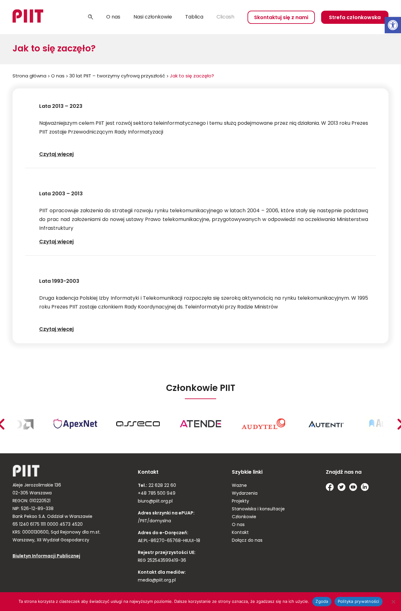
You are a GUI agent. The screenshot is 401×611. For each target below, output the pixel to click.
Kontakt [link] (240, 532)
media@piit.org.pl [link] (157, 580)
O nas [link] (113, 17)
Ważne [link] (239, 485)
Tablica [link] (194, 17)
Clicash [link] (225, 17)
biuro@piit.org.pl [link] (155, 501)
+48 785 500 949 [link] (156, 493)
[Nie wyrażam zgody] (393, 601)
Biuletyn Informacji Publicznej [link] (46, 556)
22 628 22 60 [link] (161, 485)
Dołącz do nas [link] (247, 540)
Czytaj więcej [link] (62, 154)
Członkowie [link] (244, 517)
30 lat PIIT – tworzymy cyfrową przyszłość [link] (117, 76)
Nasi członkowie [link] (152, 17)
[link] (393, 25)
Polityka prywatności (358, 601)
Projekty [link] (240, 501)
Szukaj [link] (90, 17)
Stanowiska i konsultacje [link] (258, 509)
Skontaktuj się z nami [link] (281, 18)
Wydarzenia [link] (245, 493)
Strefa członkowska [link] (355, 18)
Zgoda (321, 601)
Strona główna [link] (29, 76)
